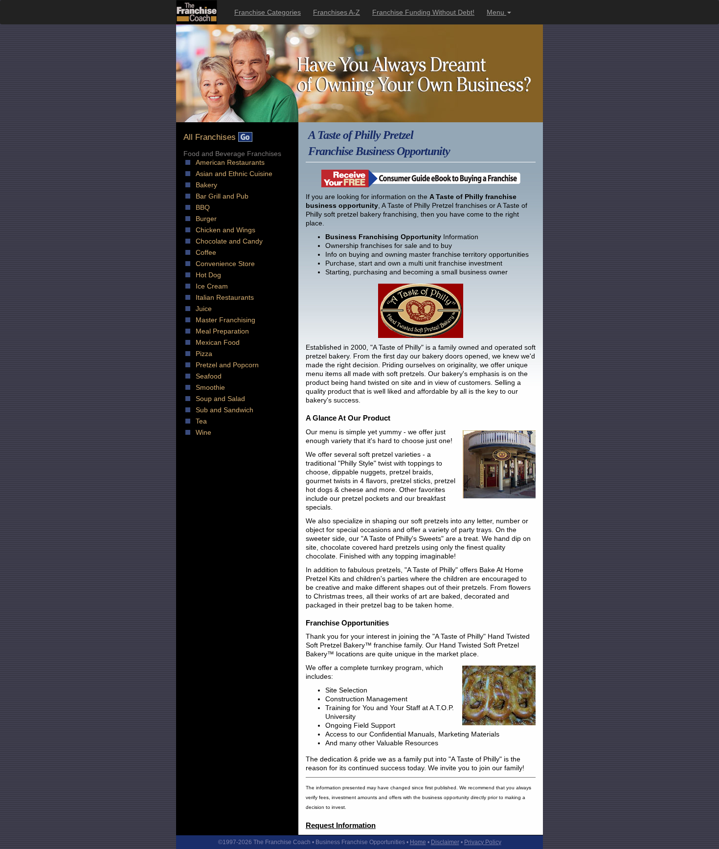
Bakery (206, 185)
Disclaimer (445, 842)
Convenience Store (225, 264)
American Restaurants (230, 162)
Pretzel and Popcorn (227, 365)
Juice (204, 309)
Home (418, 842)
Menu (496, 12)
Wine (203, 432)
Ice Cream (212, 286)
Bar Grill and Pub (222, 196)
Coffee (206, 252)
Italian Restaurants (225, 297)
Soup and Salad (220, 398)
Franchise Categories (267, 12)
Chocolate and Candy (229, 241)
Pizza (204, 353)
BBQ (203, 207)
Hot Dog (208, 275)
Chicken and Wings (225, 230)
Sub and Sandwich (224, 410)
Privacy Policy (482, 842)
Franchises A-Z (336, 12)
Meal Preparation (222, 331)
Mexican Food (218, 342)
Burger (206, 219)
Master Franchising (225, 320)
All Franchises (210, 137)
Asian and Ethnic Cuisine (234, 174)
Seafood (209, 376)
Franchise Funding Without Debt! (423, 12)
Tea (201, 421)
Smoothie (210, 387)
